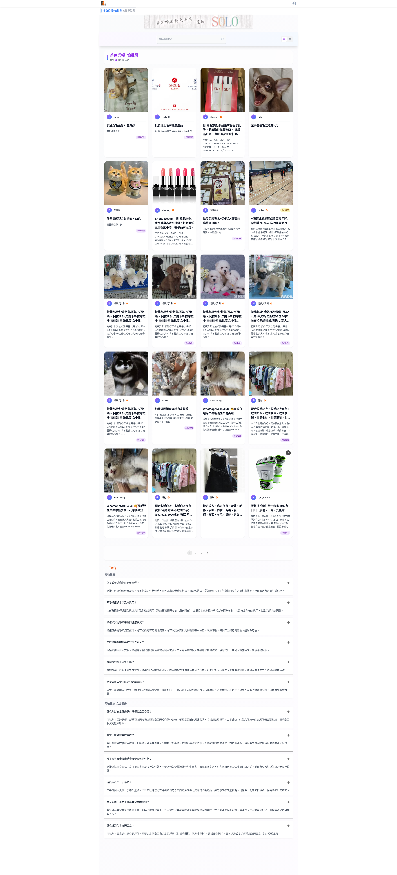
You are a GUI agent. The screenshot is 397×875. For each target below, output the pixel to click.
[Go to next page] (213, 552)
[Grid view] (284, 39)
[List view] (289, 39)
